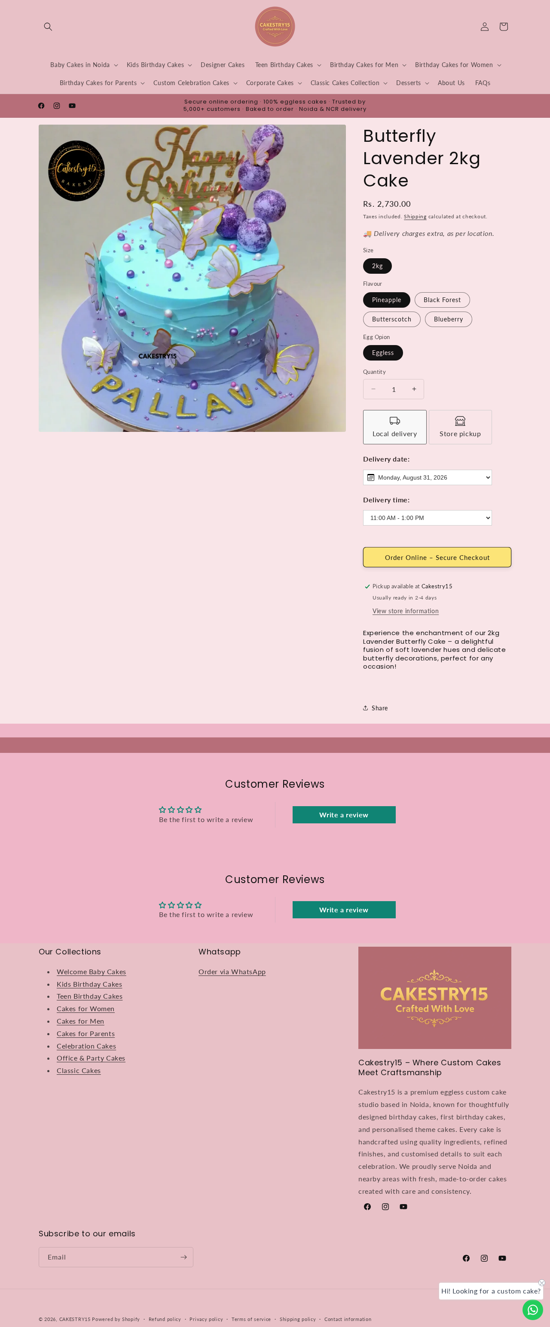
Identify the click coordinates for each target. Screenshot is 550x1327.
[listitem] (395, 427)
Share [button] (380, 708)
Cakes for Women (86, 1008)
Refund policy (165, 1319)
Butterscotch (392, 319)
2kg (377, 265)
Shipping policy (298, 1319)
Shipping (415, 216)
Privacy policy (206, 1319)
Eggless (383, 352)
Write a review (343, 814)
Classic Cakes (79, 1070)
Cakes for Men (80, 1021)
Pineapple (386, 299)
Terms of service (251, 1319)
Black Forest (442, 299)
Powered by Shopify (116, 1319)
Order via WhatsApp (232, 971)
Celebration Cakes (86, 1046)
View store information (406, 611)
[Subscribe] (183, 1257)
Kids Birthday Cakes (89, 984)
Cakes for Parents (86, 1033)
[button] (48, 26)
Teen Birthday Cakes (89, 996)
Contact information (347, 1319)
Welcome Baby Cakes (91, 971)
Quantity (374, 371)
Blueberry (448, 319)
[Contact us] (532, 1309)
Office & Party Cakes (91, 1058)
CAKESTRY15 (75, 1319)
